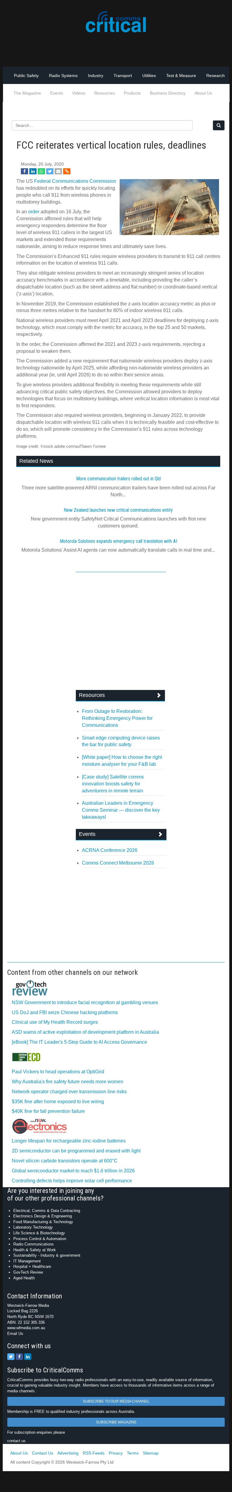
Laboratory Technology (33, 1227)
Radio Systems (63, 75)
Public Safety (26, 75)
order (33, 211)
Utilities (149, 75)
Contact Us (42, 1453)
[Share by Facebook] (24, 171)
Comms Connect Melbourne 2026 (118, 862)
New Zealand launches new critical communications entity (118, 510)
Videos (78, 93)
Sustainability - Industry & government (46, 1255)
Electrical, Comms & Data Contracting (46, 1210)
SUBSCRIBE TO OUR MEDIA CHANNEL (116, 1401)
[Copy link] (66, 171)
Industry (95, 75)
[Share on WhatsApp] (41, 171)
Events (56, 93)
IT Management (27, 1261)
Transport (123, 75)
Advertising (68, 1453)
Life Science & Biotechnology (39, 1233)
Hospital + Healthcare (32, 1266)
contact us (16, 1441)
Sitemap (151, 1453)
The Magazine (27, 93)
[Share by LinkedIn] (33, 171)
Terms (133, 1453)
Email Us (15, 1333)
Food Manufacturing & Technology (43, 1222)
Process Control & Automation (39, 1238)
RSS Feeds (94, 1453)
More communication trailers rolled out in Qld (118, 479)
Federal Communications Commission (75, 181)
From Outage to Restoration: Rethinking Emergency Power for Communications (117, 718)
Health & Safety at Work (34, 1250)
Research (215, 75)
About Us (203, 93)
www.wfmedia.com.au (26, 1328)
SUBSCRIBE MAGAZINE (116, 1422)
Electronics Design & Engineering (42, 1216)
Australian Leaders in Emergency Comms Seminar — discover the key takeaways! (121, 810)
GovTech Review (28, 1272)
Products (132, 93)
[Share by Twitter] (49, 171)
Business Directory (167, 93)
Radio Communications (33, 1244)
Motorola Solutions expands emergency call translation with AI (118, 541)
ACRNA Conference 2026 (109, 850)
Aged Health (24, 1278)
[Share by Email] (58, 171)
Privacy (116, 1453)
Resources (104, 93)
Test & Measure (181, 75)
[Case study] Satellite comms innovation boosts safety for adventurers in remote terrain (113, 783)
